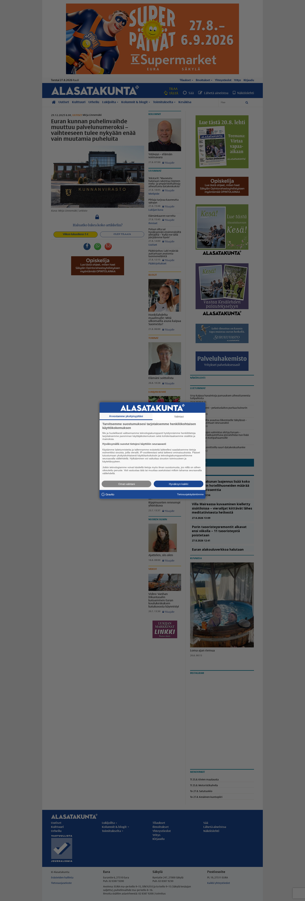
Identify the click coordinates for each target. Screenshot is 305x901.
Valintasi (179, 416)
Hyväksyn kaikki (178, 483)
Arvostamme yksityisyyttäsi (126, 416)
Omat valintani (126, 483)
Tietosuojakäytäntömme (190, 494)
